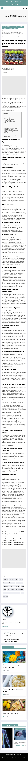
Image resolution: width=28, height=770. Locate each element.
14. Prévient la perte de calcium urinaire (13, 132)
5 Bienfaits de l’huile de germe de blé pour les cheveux (13, 634)
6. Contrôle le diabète (9, 123)
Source (3, 573)
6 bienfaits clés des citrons (10, 714)
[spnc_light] (26, 8)
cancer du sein (15, 31)
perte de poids (15, 33)
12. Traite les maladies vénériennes (11, 130)
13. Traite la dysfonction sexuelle (11, 131)
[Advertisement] (14, 85)
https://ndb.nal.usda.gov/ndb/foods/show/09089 (13, 531)
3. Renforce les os (8, 120)
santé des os (20, 33)
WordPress (7, 760)
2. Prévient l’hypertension (9, 119)
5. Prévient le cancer (8, 122)
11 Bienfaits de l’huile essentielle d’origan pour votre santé (11, 640)
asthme (4, 31)
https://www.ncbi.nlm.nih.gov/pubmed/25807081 (13, 544)
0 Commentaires (22, 37)
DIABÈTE (4, 28)
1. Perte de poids (7, 118)
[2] (10, 212)
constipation (4, 32)
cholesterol (21, 31)
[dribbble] (14, 4)
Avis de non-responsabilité (13, 757)
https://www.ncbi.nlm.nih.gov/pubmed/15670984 (13, 542)
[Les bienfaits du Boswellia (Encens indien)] (14, 680)
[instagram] (15, 4)
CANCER (21, 26)
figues (11, 32)
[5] (11, 314)
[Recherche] (24, 8)
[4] (23, 273)
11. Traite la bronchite (9, 129)
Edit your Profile (20, 622)
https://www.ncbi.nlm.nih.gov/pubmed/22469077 (13, 537)
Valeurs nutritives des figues (8, 115)
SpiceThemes (20, 760)
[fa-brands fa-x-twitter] (12, 4)
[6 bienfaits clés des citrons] (14, 704)
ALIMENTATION (15, 26)
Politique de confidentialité (10, 756)
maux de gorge (9, 33)
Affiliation (19, 756)
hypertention (4, 33)
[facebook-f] (10, 4)
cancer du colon (9, 31)
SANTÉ (15, 28)
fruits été (14, 32)
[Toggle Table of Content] (18, 114)
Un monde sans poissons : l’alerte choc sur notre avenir (12, 666)
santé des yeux (5, 34)
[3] (12, 262)
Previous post (6, 632)
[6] (9, 363)
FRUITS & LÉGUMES (6, 26)
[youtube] (17, 4)
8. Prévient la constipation (10, 126)
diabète (8, 32)
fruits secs (18, 32)
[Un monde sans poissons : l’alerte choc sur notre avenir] (14, 656)
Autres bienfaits (7, 136)
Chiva (4, 37)
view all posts (5, 626)
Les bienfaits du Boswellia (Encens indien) (13, 690)
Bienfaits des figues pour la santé (10, 117)
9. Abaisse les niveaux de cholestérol (11, 127)
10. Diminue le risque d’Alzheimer (11, 128)
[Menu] (2, 8)
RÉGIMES (10, 28)
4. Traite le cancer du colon (10, 121)
